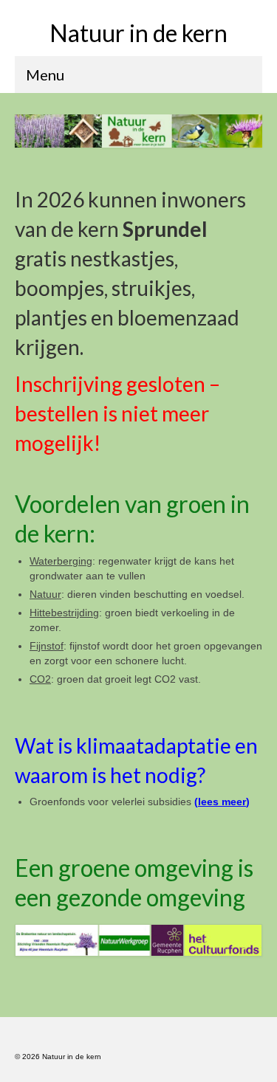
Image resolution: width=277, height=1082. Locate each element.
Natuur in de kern (138, 32)
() (222, 801)
